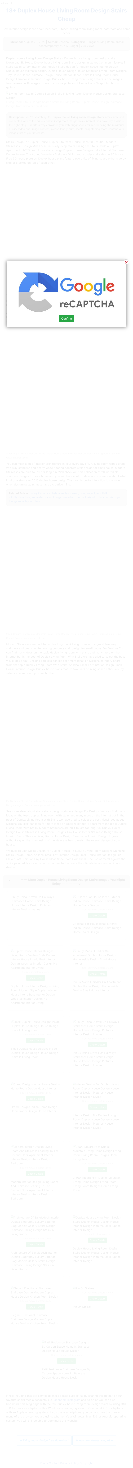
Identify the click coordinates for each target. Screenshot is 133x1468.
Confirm (66, 318)
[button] (66, 734)
